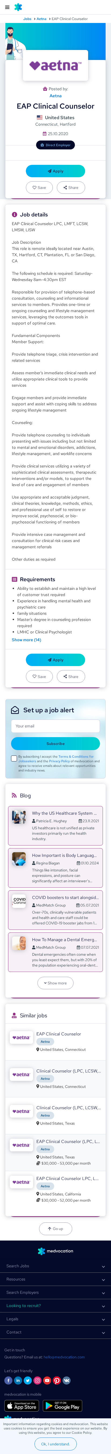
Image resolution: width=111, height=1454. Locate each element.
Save (42, 187)
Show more (57, 983)
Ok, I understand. (55, 1444)
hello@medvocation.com (64, 1357)
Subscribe (56, 743)
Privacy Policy (59, 761)
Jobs (27, 18)
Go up (58, 1228)
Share (73, 187)
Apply (58, 171)
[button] (55, 1265)
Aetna (41, 18)
